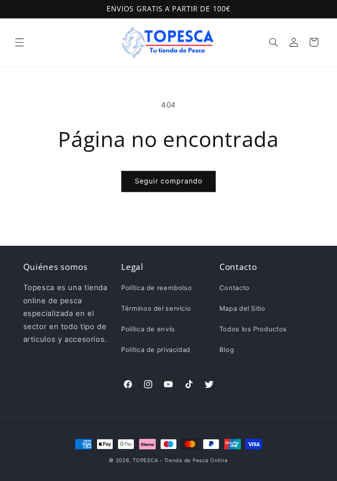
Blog (226, 350)
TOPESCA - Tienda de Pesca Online (180, 460)
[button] (19, 42)
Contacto (234, 288)
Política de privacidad (155, 350)
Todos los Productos (253, 329)
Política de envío (148, 329)
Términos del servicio (156, 308)
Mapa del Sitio (242, 308)
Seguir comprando (168, 181)
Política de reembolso (156, 288)
